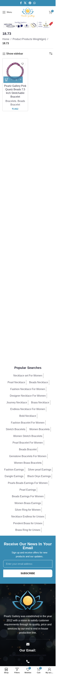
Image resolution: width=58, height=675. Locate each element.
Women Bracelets (39, 429)
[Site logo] (27, 12)
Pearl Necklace (16, 382)
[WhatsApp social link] (34, 2)
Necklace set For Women (27, 375)
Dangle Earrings (14, 476)
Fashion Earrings (14, 469)
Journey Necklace (16, 402)
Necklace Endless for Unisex (27, 516)
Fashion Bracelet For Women (27, 422)
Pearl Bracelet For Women (28, 442)
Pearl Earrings (27, 489)
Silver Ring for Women (28, 509)
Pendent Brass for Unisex (27, 523)
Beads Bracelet (28, 449)
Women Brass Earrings (28, 503)
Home (5, 39)
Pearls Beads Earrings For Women (28, 483)
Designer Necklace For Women (28, 395)
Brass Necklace (40, 402)
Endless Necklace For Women (27, 409)
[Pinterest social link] (30, 2)
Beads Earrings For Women (28, 496)
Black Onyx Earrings (39, 476)
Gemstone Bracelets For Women (27, 456)
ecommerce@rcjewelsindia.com (28, 655)
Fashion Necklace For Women (27, 389)
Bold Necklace (27, 416)
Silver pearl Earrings (39, 469)
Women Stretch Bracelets (27, 436)
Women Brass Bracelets (28, 462)
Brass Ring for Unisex (27, 530)
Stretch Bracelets (15, 429)
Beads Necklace (38, 382)
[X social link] (25, 2)
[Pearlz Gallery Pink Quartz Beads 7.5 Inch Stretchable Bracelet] (15, 71)
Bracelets (10, 101)
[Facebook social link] (21, 2)
